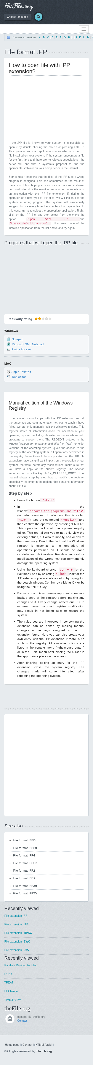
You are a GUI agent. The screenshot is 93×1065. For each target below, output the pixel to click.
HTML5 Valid (43, 1044)
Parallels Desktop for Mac (20, 965)
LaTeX (8, 974)
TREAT (8, 982)
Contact (22, 1020)
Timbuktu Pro (12, 999)
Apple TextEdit (21, 371)
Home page (12, 1044)
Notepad (17, 339)
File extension (15, 915)
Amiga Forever (21, 349)
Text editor (19, 376)
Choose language (17, 16)
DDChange (11, 991)
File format (24, 840)
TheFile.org (44, 1051)
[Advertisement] (45, 109)
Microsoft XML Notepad (28, 344)
